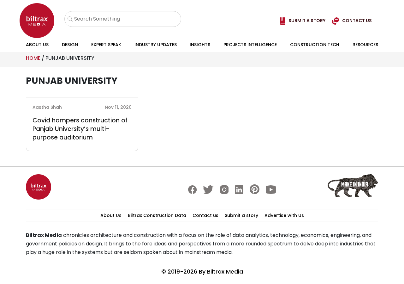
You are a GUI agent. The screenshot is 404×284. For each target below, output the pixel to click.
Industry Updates (155, 44)
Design (70, 44)
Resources (365, 44)
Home (33, 58)
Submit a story (241, 215)
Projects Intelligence (250, 44)
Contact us (205, 215)
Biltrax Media (225, 271)
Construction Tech (314, 44)
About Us (37, 44)
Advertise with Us (284, 215)
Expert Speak (106, 44)
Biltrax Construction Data (157, 215)
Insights (200, 44)
